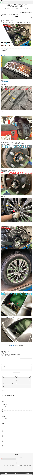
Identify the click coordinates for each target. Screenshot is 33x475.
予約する (17, 473)
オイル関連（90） (4, 406)
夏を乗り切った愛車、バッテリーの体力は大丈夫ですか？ (9, 395)
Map (21, 6)
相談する (6, 473)
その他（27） (3, 421)
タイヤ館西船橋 (22, 343)
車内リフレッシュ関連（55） (5, 413)
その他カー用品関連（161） (5, 418)
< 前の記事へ (22, 12)
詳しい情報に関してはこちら (4, 81)
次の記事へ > (30, 12)
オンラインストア (24, 467)
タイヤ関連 (4, 355)
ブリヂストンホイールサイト (17, 467)
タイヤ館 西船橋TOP (16, 8)
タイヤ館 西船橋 (6, 2)
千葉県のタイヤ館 (12, 8)
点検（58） (3, 409)
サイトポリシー (17, 465)
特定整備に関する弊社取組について (24, 465)
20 (20, 383)
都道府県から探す (8, 8)
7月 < (2, 376)
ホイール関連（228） (4, 404)
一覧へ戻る (26, 12)
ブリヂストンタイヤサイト (9, 467)
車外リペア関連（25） (4, 416)
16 (3, 383)
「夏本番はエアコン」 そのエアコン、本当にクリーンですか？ (9, 397)
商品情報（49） (3, 425)
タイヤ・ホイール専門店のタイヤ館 (3, 8)
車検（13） (3, 411)
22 (29, 383)
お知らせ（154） (4, 423)
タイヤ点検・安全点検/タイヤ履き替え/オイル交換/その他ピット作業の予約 (10, 354)
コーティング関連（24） (5, 414)
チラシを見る (27, 473)
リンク (7, 465)
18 (12, 383)
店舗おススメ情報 (20, 8)
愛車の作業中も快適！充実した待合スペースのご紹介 (8, 393)
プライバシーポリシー (11, 465)
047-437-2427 (10, 5)
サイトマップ (3, 465)
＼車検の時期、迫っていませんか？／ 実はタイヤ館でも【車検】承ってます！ (11, 398)
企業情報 (30, 465)
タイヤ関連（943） (4, 402)
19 (16, 383)
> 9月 (30, 376)
